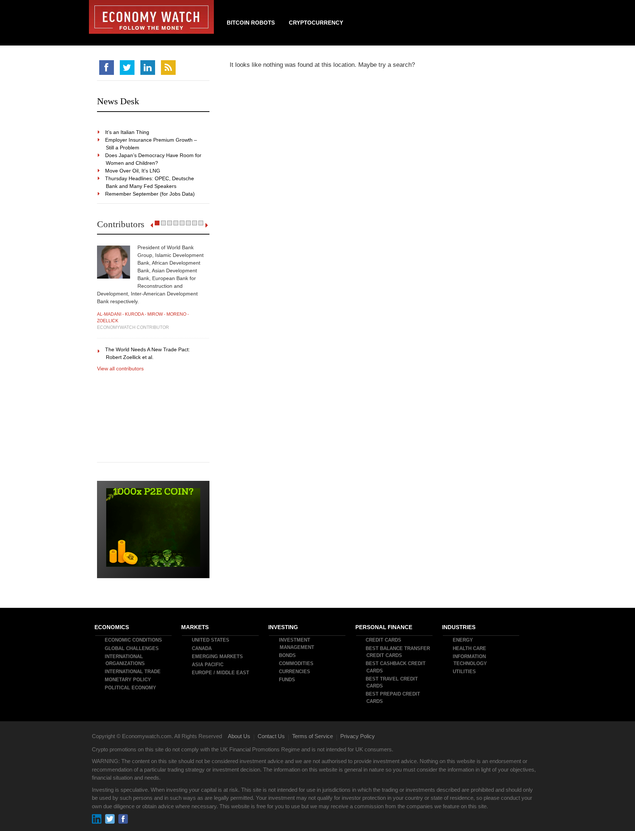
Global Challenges (132, 648)
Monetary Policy (128, 679)
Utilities (464, 671)
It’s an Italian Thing (127, 132)
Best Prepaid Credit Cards (393, 697)
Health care (469, 648)
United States (211, 640)
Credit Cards (383, 640)
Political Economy (130, 687)
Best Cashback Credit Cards (396, 667)
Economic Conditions (133, 640)
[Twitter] (127, 67)
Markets (195, 627)
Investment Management (297, 643)
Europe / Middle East (221, 672)
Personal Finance (384, 627)
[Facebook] (106, 67)
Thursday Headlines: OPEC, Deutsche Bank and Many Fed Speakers (150, 182)
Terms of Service (312, 736)
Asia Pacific (208, 664)
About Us (239, 736)
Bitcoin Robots (251, 22)
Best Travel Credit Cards (392, 682)
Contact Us (271, 736)
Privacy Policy (357, 736)
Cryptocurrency (316, 22)
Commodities (296, 663)
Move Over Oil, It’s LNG (133, 171)
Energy (463, 640)
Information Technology (470, 660)
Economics (112, 627)
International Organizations (125, 660)
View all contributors (120, 368)
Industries (459, 627)
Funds (287, 679)
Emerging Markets (218, 656)
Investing (283, 627)
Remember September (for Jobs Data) (150, 194)
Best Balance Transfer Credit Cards (398, 652)
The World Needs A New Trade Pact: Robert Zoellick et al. (148, 353)
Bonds (288, 655)
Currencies (295, 671)
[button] (157, 223)
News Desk (118, 101)
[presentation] (151, 225)
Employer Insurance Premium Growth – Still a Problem (151, 143)
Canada (202, 648)
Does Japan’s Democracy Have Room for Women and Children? (153, 159)
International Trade (133, 671)
